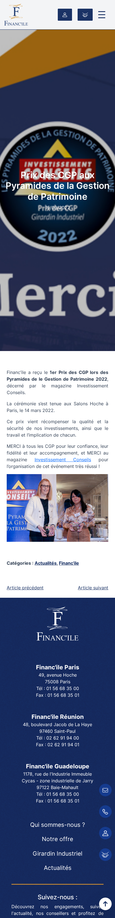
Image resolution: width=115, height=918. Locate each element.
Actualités (46, 563)
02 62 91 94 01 (63, 744)
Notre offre (57, 838)
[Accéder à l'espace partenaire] (85, 15)
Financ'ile (69, 563)
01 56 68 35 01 (63, 695)
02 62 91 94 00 (62, 738)
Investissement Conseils (63, 459)
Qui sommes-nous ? (57, 824)
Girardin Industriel (57, 853)
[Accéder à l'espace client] (65, 15)
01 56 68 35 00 (62, 688)
